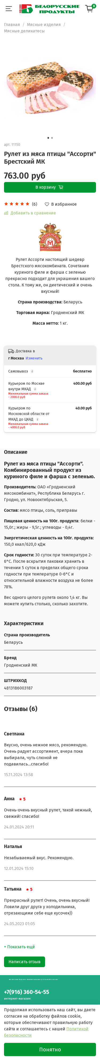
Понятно (50, 1049)
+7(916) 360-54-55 (26, 992)
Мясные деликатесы (24, 30)
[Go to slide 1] (48, 138)
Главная (12, 24)
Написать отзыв (25, 961)
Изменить (34, 358)
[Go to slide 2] (52, 138)
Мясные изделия (44, 24)
